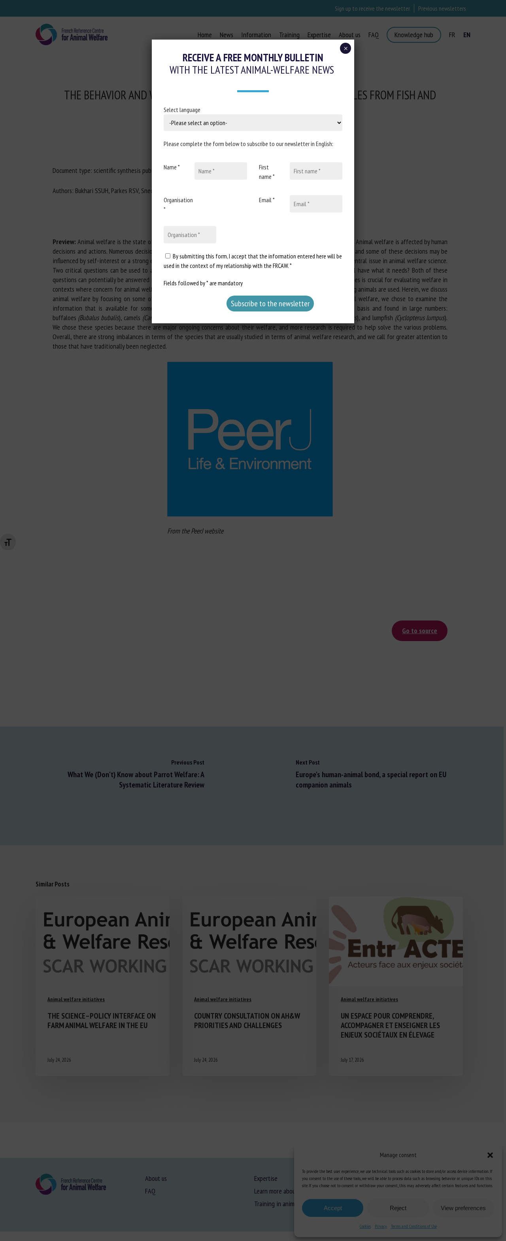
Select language (182, 110)
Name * (172, 167)
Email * (267, 200)
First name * (267, 171)
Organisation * (178, 204)
